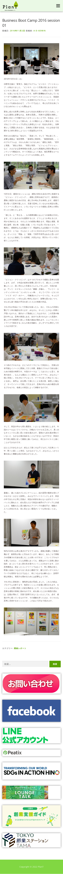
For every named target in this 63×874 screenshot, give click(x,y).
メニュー (58, 5)
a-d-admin (39, 30)
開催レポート (20, 648)
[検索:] (25, 664)
